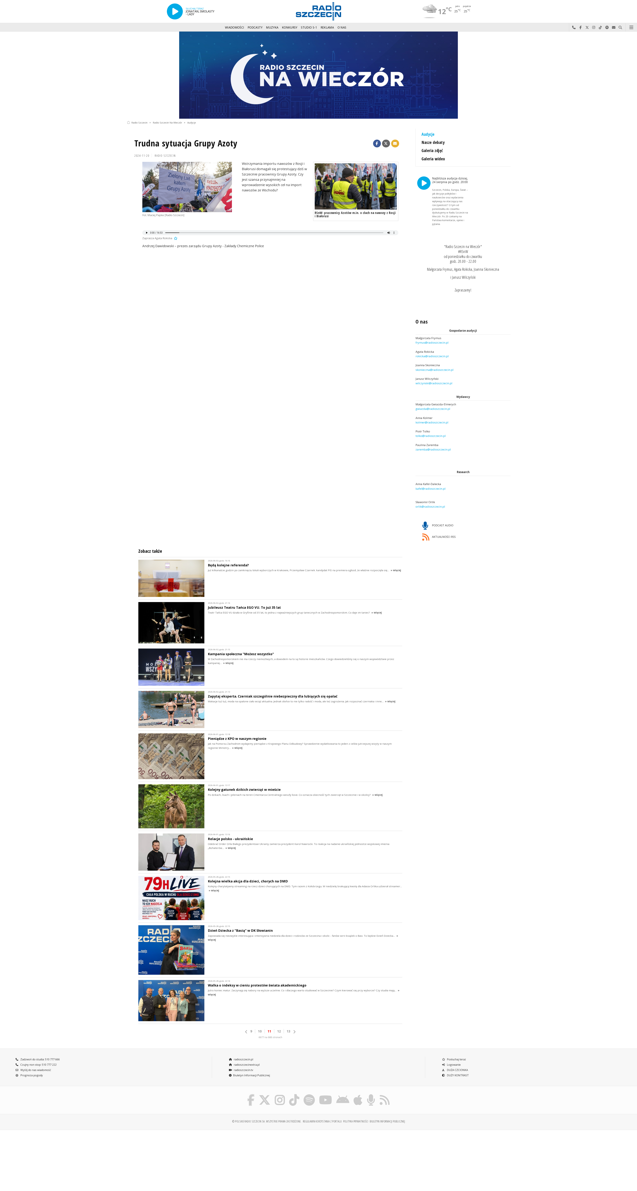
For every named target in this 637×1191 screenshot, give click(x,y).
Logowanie (453, 1065)
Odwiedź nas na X (587, 27)
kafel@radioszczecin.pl (431, 489)
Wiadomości (234, 27)
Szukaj (620, 27)
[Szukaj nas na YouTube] (325, 1095)
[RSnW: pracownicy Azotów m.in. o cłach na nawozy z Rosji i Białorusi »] (356, 186)
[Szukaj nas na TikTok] (294, 1095)
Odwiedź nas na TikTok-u (600, 27)
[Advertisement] (173, 1158)
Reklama (327, 27)
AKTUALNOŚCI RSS (443, 537)
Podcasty (255, 27)
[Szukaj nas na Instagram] (280, 1095)
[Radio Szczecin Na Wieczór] (318, 75)
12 (279, 1031)
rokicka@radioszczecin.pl (432, 356)
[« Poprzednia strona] (246, 1032)
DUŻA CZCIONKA (457, 1070)
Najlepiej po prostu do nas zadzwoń (573, 27)
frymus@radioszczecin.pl (432, 343)
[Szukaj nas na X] (265, 1095)
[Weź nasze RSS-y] (384, 1095)
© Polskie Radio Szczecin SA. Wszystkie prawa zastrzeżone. (266, 1121)
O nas (342, 27)
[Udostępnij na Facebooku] (377, 144)
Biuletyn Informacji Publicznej (251, 1075)
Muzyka (272, 27)
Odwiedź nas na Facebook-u (580, 27)
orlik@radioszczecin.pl (430, 507)
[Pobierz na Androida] (343, 1095)
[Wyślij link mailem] (395, 144)
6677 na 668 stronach (270, 1037)
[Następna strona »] (294, 1032)
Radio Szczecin (139, 122)
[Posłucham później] (175, 238)
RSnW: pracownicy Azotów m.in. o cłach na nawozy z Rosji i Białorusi (355, 214)
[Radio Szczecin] (318, 11)
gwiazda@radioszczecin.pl (433, 409)
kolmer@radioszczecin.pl (432, 422)
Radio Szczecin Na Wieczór (167, 122)
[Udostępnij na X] (386, 144)
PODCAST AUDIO (442, 525)
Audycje (191, 122)
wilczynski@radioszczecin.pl (434, 383)
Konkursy (289, 27)
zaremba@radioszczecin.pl (433, 449)
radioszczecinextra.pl (246, 1065)
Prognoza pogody (31, 1075)
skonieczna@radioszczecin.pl (435, 370)
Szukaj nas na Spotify (607, 27)
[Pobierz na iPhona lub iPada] (358, 1095)
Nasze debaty (433, 142)
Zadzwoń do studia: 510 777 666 (40, 1059)
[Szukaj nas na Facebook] (251, 1095)
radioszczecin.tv (243, 1070)
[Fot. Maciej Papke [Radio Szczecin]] (187, 187)
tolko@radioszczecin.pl (431, 436)
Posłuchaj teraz (456, 1059)
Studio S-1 (309, 27)
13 (288, 1031)
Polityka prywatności (355, 1121)
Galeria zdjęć (432, 150)
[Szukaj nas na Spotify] (309, 1095)
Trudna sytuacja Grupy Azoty (186, 143)
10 (260, 1031)
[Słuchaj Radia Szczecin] (175, 11)
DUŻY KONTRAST (457, 1075)
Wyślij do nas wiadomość (613, 27)
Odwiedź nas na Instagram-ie (593, 27)
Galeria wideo (433, 159)
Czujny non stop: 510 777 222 (38, 1065)
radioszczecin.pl (243, 1059)
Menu (631, 27)
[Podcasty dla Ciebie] (370, 1095)
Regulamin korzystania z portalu (322, 1121)
